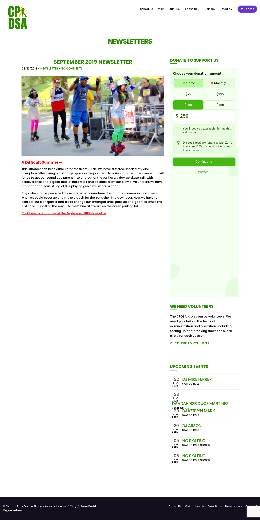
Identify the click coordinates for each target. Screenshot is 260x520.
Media (226, 9)
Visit (161, 9)
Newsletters (233, 506)
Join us (210, 9)
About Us (191, 9)
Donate (249, 9)
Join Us (199, 506)
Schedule (146, 9)
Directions (215, 506)
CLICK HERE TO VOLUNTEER (190, 343)
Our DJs (174, 9)
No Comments (72, 68)
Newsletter (49, 68)
